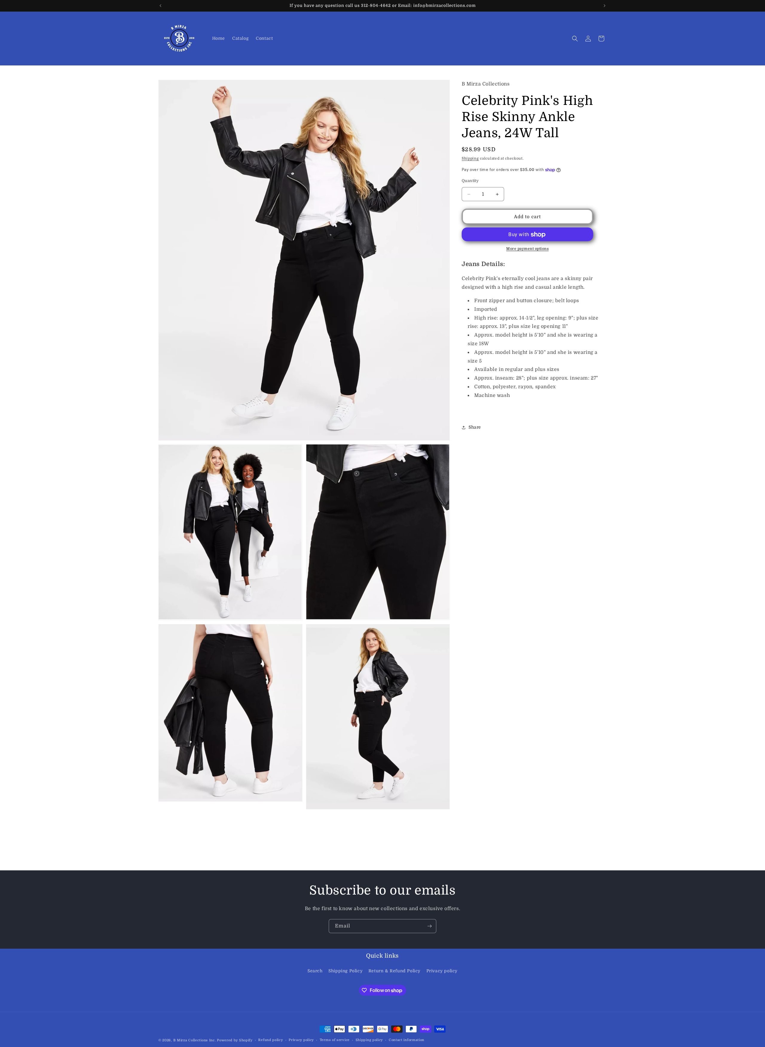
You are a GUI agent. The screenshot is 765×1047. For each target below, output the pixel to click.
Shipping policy (369, 1040)
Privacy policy (442, 970)
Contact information (406, 1040)
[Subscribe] (429, 926)
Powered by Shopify (235, 1040)
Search (315, 970)
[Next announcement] (604, 5)
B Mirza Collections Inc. (194, 1040)
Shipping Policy (345, 970)
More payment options (527, 249)
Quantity (470, 180)
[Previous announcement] (160, 5)
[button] (575, 38)
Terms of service (335, 1040)
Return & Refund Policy (394, 970)
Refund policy (270, 1040)
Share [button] (475, 427)
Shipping (470, 159)
